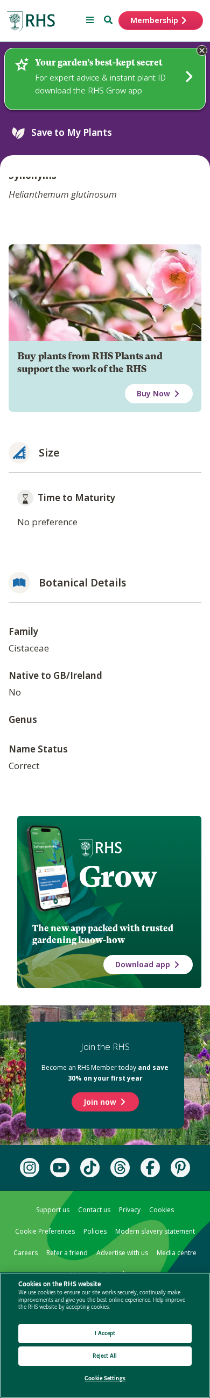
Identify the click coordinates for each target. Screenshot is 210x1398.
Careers (25, 1252)
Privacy (130, 1209)
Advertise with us (122, 1252)
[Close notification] (202, 50)
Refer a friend (67, 1252)
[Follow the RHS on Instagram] (29, 1167)
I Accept (105, 1333)
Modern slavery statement (155, 1231)
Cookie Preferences (45, 1231)
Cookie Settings (105, 1378)
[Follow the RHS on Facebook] (150, 1167)
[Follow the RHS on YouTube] (59, 1167)
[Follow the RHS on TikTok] (90, 1167)
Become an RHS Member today (105, 1073)
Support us (52, 1209)
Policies (95, 1231)
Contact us (94, 1209)
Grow (118, 876)
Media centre (177, 1252)
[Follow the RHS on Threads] (120, 1167)
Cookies (161, 1209)
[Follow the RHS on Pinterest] (180, 1167)
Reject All (105, 1355)
